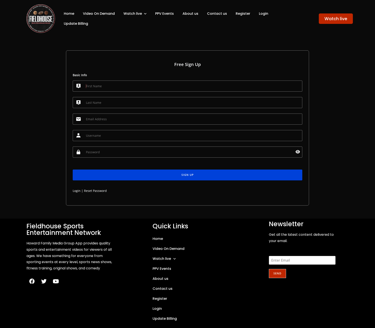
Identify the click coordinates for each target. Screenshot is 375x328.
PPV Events (164, 13)
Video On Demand (99, 13)
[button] (135, 14)
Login (263, 13)
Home (69, 13)
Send (277, 273)
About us (190, 13)
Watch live (132, 13)
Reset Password (95, 191)
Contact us (217, 13)
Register (243, 13)
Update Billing (76, 23)
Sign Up (187, 175)
